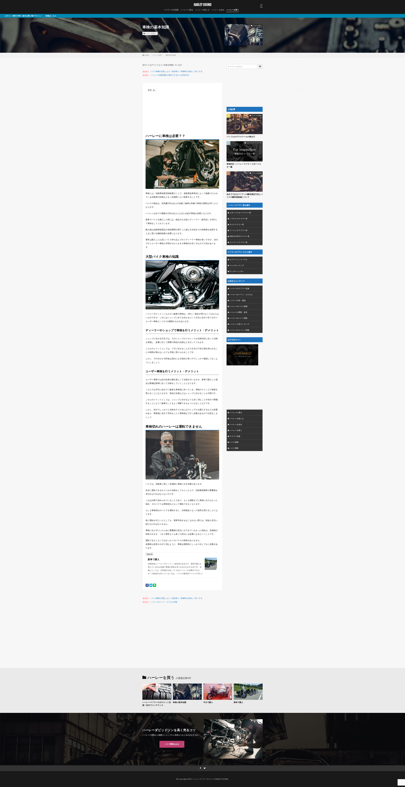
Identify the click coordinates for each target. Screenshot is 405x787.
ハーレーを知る (218, 10)
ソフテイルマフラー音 (238, 218)
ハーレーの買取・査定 (238, 312)
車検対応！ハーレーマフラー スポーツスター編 (244, 165)
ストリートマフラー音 (238, 242)
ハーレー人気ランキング (239, 324)
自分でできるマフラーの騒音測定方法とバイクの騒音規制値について (245, 195)
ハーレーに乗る (187, 10)
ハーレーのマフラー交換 (239, 288)
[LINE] (154, 585)
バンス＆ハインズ (237, 265)
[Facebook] (147, 585)
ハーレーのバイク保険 (238, 306)
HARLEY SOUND (202, 4)
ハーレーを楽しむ (202, 10)
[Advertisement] (182, 111)
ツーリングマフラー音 (238, 230)
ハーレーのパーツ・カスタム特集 (163, 602)
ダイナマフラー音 (237, 224)
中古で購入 (208, 702)
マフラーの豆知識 (171, 10)
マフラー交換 (235, 436)
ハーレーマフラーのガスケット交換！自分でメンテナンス (156, 703)
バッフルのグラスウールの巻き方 (241, 136)
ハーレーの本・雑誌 (238, 300)
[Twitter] (150, 585)
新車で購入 (153, 559)
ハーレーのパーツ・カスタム (241, 294)
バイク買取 (234, 448)
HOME (146, 55)
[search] (260, 66)
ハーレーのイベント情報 (239, 330)
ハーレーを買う (232, 10)
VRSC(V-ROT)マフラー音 (239, 236)
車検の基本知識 (170, 55)
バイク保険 (234, 442)
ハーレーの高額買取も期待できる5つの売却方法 (169, 75)
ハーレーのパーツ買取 (238, 318)
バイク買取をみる (172, 744)
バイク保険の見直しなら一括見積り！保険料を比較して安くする (176, 71)
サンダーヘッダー (237, 271)
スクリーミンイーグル (238, 259)
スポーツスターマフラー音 (254, 143)
